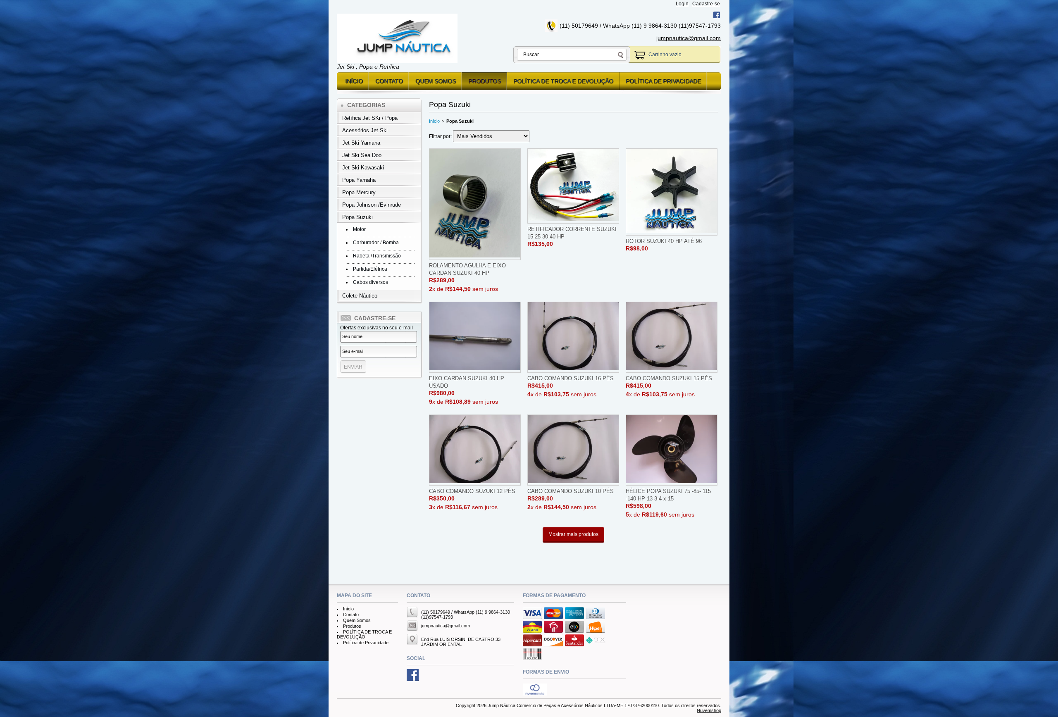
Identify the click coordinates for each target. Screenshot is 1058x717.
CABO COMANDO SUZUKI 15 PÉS (669, 378)
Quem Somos (435, 81)
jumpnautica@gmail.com (688, 38)
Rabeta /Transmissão (377, 256)
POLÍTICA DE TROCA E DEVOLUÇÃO (563, 81)
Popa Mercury (359, 192)
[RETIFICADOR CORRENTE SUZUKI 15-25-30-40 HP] (573, 186)
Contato (389, 81)
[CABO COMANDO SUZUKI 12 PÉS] (474, 450)
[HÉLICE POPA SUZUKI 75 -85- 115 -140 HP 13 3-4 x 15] (671, 450)
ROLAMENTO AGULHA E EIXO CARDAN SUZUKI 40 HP (467, 269)
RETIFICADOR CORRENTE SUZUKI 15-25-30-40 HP (572, 233)
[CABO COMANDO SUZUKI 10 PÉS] (573, 450)
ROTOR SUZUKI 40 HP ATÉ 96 (664, 241)
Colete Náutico (359, 296)
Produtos (484, 81)
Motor (359, 229)
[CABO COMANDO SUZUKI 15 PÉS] (671, 337)
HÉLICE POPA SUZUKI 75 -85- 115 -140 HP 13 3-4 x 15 (668, 495)
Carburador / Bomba (376, 242)
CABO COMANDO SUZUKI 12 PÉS (472, 491)
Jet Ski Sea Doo (361, 155)
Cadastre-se (706, 4)
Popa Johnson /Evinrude (371, 205)
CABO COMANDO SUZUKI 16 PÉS (570, 378)
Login (682, 4)
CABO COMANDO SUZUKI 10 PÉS (570, 491)
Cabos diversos (370, 282)
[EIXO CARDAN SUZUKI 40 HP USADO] (474, 337)
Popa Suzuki (357, 217)
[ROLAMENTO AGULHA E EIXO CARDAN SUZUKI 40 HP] (474, 204)
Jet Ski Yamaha (361, 143)
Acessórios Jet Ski (365, 130)
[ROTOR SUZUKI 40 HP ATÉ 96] (671, 192)
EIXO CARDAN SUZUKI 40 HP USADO (466, 382)
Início (354, 81)
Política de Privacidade (663, 81)
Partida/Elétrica (370, 269)
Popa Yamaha (359, 180)
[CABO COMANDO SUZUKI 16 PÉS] (573, 337)
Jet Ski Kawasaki (363, 167)
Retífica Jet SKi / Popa (370, 118)
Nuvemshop (709, 710)
